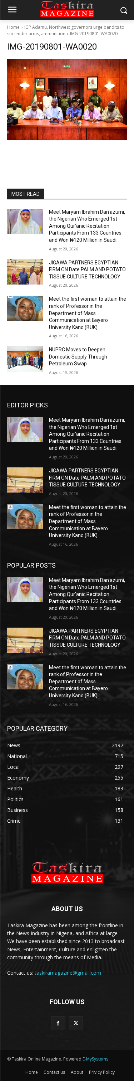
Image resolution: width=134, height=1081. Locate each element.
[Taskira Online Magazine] (67, 872)
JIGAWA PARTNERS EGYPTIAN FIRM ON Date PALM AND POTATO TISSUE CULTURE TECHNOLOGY (87, 270)
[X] (76, 1023)
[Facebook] (58, 1023)
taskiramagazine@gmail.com (68, 972)
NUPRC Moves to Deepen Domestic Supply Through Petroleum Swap (78, 356)
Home (13, 27)
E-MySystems (95, 1059)
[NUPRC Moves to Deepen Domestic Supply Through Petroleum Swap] (25, 358)
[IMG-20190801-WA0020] (67, 99)
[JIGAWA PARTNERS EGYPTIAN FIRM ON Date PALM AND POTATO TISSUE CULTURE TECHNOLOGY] (25, 272)
